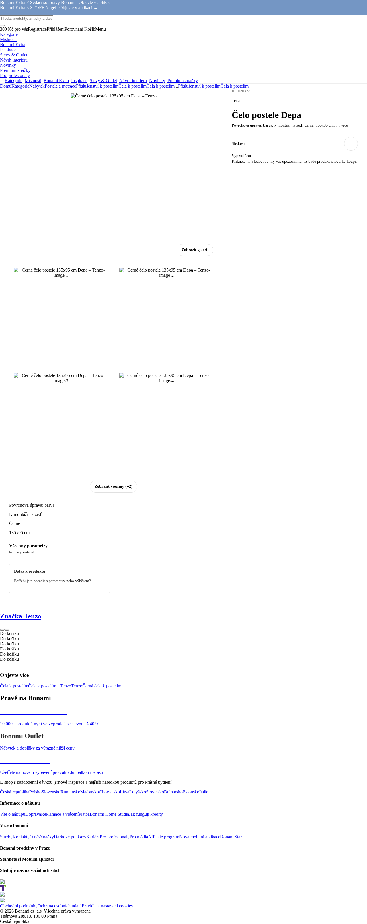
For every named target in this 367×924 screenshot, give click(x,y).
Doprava (33, 814)
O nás (35, 836)
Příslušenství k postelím (97, 86)
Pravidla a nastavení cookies (107, 905)
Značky (47, 836)
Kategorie (20, 86)
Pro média (139, 836)
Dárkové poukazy (70, 836)
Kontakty (21, 836)
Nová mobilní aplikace (199, 836)
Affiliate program (163, 836)
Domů (5, 86)
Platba (84, 814)
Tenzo (76, 685)
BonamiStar (231, 836)
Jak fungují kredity (146, 814)
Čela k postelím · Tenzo (49, 685)
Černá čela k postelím (101, 685)
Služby (6, 836)
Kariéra (93, 836)
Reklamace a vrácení (60, 814)
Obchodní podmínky (19, 905)
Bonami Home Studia (109, 814)
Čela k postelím (161, 86)
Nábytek (37, 86)
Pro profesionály (115, 836)
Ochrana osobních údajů (60, 905)
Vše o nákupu (12, 814)
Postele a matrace (60, 86)
